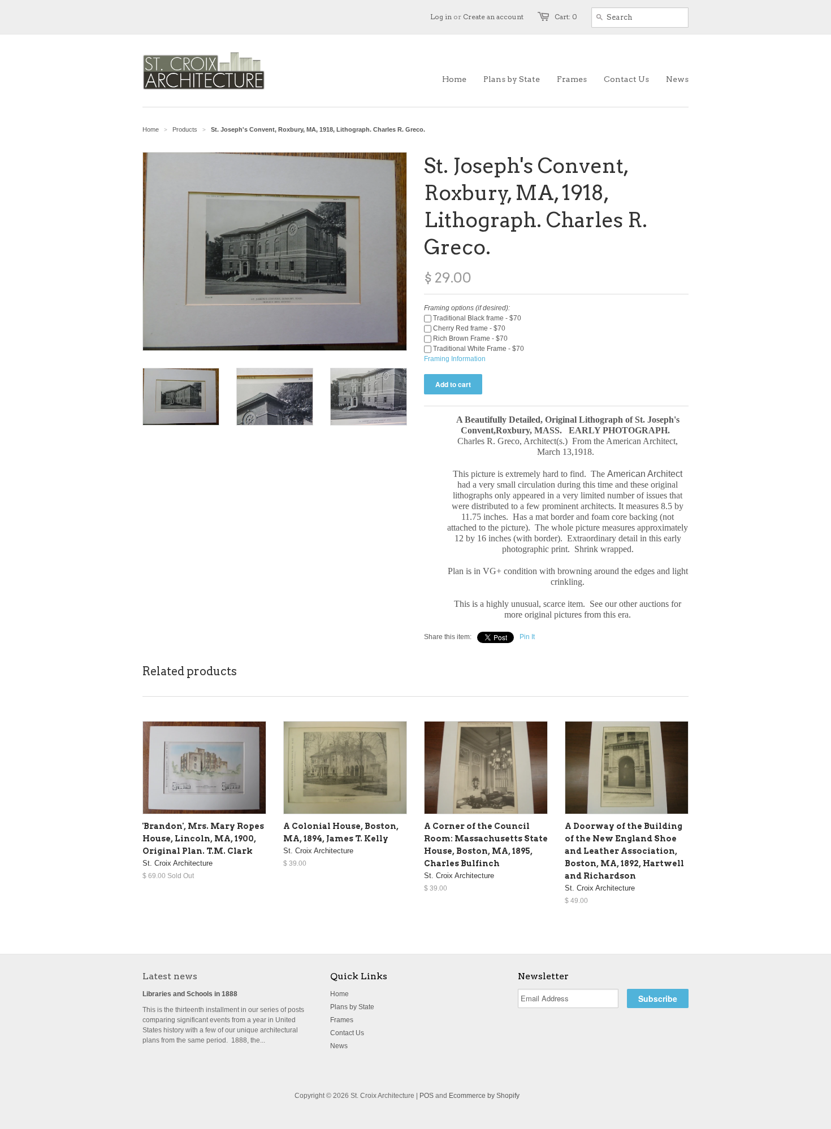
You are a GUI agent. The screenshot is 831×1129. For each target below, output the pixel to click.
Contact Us (347, 1033)
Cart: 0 (566, 16)
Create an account (493, 16)
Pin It (527, 637)
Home (339, 994)
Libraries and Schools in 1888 (189, 994)
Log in (441, 16)
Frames (341, 1020)
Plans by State (352, 1007)
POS (426, 1096)
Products (184, 129)
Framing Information (455, 359)
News (339, 1046)
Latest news (169, 976)
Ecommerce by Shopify (484, 1096)
